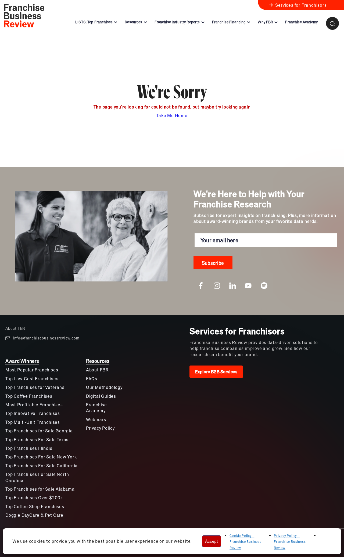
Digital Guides (101, 396)
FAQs (91, 378)
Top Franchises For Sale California (41, 465)
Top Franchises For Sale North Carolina (37, 477)
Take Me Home (172, 115)
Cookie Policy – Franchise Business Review (245, 541)
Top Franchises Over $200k (34, 497)
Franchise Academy (96, 407)
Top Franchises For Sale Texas (37, 439)
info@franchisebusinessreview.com (46, 337)
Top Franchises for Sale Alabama (40, 489)
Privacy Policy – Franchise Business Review (290, 541)
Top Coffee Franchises (28, 396)
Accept (211, 541)
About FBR (15, 328)
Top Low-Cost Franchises (31, 378)
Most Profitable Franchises (34, 404)
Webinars (96, 419)
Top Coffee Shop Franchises (34, 506)
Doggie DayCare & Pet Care (34, 515)
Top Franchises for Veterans (34, 387)
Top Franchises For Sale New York (41, 457)
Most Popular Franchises (31, 369)
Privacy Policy (100, 428)
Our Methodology (104, 387)
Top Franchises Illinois (28, 448)
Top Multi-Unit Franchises (32, 422)
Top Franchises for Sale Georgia (39, 430)
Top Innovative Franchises (32, 413)
